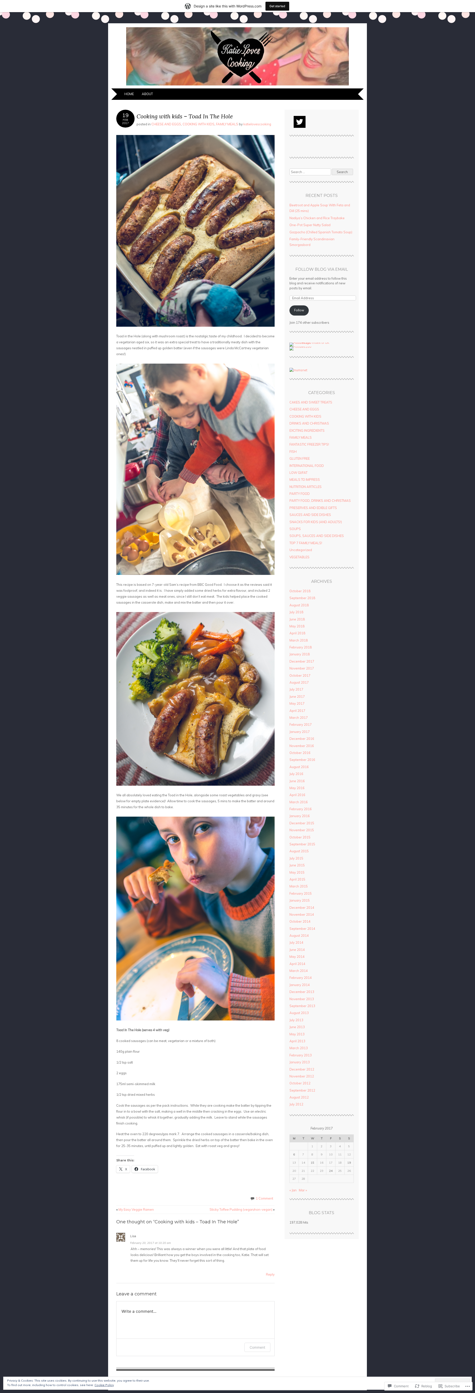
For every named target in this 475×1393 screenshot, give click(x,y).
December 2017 (301, 661)
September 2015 (302, 844)
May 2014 (297, 957)
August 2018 (299, 605)
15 (312, 1162)
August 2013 (299, 1013)
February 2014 (300, 978)
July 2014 (296, 942)
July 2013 (296, 1020)
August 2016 (299, 767)
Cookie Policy (104, 1385)
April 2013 (297, 1041)
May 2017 (297, 703)
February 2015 (300, 893)
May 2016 (297, 788)
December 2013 (301, 992)
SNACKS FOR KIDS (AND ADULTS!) (315, 522)
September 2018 (302, 598)
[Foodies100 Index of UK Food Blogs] (309, 343)
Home (129, 94)
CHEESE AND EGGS (166, 124)
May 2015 (297, 872)
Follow (299, 310)
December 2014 (301, 908)
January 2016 (299, 816)
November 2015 (301, 830)
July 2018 (296, 612)
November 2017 (301, 668)
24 (330, 1171)
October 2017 (299, 675)
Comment (257, 1347)
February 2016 (300, 809)
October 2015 (299, 837)
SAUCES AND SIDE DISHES (310, 515)
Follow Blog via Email (321, 269)
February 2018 (300, 647)
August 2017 (299, 682)
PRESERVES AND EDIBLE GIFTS (313, 508)
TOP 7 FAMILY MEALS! (305, 543)
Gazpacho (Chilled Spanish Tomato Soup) (320, 232)
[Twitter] (300, 122)
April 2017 (297, 711)
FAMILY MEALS (227, 124)
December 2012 (301, 1069)
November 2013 (301, 999)
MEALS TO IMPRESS (304, 480)
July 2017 (296, 689)
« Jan (293, 1190)
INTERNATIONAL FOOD (306, 466)
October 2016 (299, 753)
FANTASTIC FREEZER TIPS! (309, 444)
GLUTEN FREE (299, 458)
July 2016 (296, 774)
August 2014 (299, 936)
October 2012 (299, 1083)
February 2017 (300, 724)
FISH (293, 452)
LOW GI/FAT (298, 473)
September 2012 (302, 1090)
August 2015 (299, 851)
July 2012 (296, 1104)
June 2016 (297, 781)
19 (349, 1162)
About (147, 94)
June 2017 (297, 696)
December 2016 (301, 739)
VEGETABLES (299, 557)
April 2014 (297, 964)
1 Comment (264, 1198)
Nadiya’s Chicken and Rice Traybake (317, 218)
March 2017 (298, 718)
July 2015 (296, 858)
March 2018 (298, 640)
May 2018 (297, 626)
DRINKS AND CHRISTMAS (309, 423)
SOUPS (295, 529)
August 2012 (299, 1097)
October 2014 (299, 921)
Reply (270, 1274)
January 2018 (299, 654)
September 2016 (302, 760)
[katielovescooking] (237, 85)
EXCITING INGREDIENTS (307, 430)
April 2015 (297, 879)
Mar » (303, 1190)
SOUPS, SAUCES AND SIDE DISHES (316, 536)
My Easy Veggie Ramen (135, 1209)
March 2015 (298, 886)
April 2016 (297, 795)
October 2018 (299, 591)
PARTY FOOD (299, 494)
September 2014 (302, 929)
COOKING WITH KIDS (198, 124)
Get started (277, 6)
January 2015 (299, 900)
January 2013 (299, 1062)
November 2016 (301, 746)
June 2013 (297, 1027)
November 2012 (301, 1076)
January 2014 (299, 985)
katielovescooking (257, 124)
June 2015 (297, 865)
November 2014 (301, 914)
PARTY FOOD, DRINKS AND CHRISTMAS (320, 501)
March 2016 (298, 802)
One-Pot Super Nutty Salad (310, 225)
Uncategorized (300, 550)
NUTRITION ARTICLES (305, 487)
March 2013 (298, 1048)
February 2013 (300, 1055)
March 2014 (298, 971)
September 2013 (302, 1006)
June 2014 (297, 950)
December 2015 (301, 823)
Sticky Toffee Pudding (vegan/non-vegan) (242, 1209)
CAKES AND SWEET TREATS (310, 402)
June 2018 (297, 619)
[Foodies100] (300, 346)
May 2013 (297, 1034)
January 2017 (299, 732)
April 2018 (297, 633)
